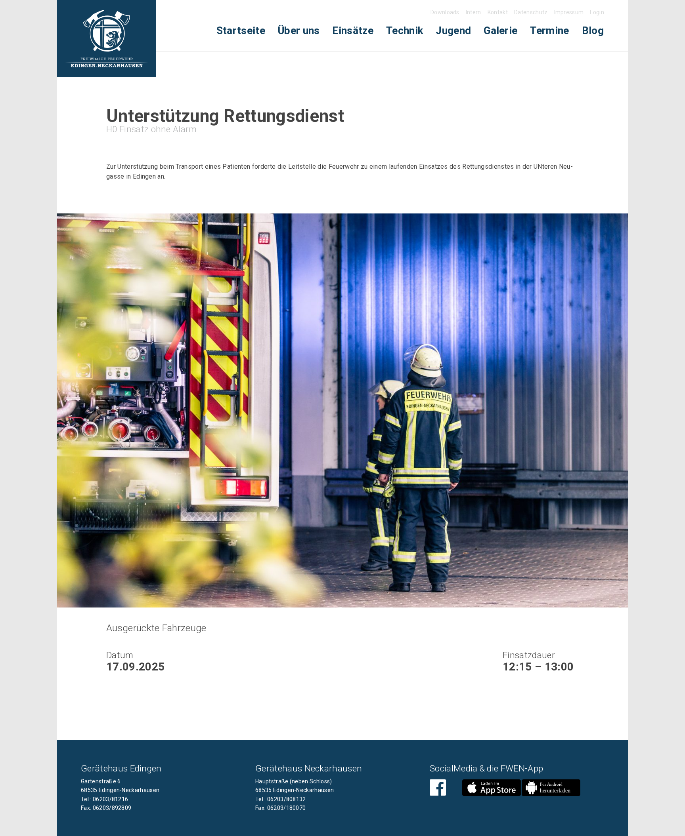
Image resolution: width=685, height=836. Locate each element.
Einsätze (352, 30)
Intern (473, 12)
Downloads (445, 12)
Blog (593, 30)
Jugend (453, 30)
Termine (549, 30)
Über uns (299, 30)
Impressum (569, 12)
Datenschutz (531, 12)
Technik (404, 30)
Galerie (500, 30)
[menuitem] (241, 30)
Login (597, 12)
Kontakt (498, 12)
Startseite (240, 30)
